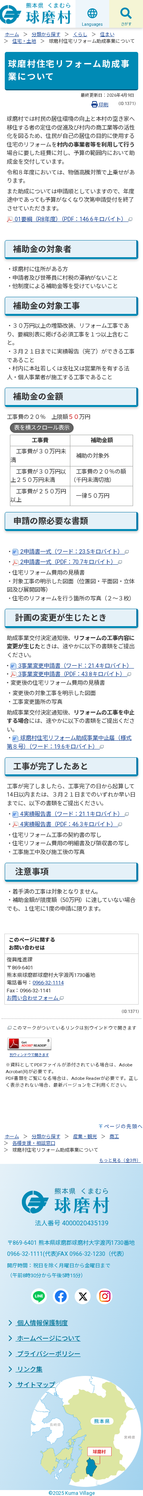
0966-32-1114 (48, 983)
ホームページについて (48, 1338)
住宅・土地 (24, 41)
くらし (80, 34)
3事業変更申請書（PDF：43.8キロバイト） (72, 674)
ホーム (12, 34)
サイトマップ (35, 1385)
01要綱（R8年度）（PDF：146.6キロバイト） (70, 219)
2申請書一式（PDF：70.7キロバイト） (68, 562)
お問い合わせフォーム (33, 998)
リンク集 (29, 1369)
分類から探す (46, 34)
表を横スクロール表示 (42, 427)
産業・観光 (85, 1136)
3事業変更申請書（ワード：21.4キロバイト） (75, 666)
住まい (107, 34)
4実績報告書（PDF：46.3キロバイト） (68, 824)
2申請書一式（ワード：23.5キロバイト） (72, 551)
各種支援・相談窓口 (33, 1143)
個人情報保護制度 (41, 1323)
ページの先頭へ (123, 1126)
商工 (114, 1136)
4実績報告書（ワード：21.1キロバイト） (72, 814)
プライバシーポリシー (48, 1354)
